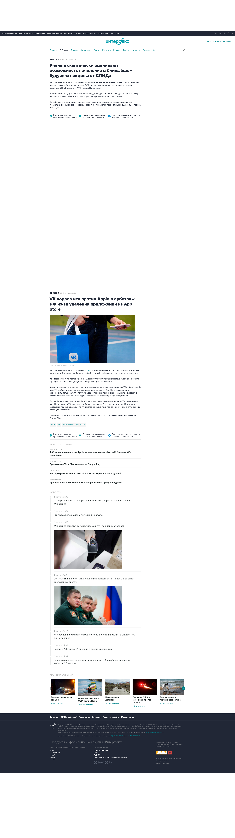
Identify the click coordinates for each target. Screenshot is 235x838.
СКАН (96, 753)
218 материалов (139, 706)
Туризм (78, 33)
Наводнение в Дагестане (112, 698)
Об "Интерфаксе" (26, 33)
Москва (117, 50)
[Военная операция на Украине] (63, 694)
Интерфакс (117, 41)
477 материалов (166, 703)
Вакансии (96, 717)
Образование (103, 33)
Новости (136, 50)
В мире (74, 50)
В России (64, 50)
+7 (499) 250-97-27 (134, 736)
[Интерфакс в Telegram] (99, 762)
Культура (106, 50)
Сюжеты (146, 50)
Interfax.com (40, 33)
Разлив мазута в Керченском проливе (170, 698)
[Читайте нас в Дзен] (95, 762)
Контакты (54, 717)
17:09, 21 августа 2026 (68, 138)
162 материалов (112, 703)
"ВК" (89, 370)
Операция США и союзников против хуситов (142, 700)
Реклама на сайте (111, 717)
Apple (53, 424)
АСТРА (52, 760)
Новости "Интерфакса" (102, 750)
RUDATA (97, 755)
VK (59, 424)
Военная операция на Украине (61, 698)
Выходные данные (162, 761)
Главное (53, 50)
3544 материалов (85, 705)
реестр (134, 155)
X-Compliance (55, 753)
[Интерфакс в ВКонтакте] (103, 762)
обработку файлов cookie (154, 732)
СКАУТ (52, 755)
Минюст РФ (67, 201)
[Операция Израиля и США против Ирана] (90, 695)
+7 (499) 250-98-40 (116, 736)
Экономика (86, 50)
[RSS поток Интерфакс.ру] (106, 762)
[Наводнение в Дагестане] (117, 694)
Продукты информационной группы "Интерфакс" (86, 742)
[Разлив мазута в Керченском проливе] (172, 694)
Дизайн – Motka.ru (162, 763)
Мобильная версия (9, 33)
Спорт (97, 50)
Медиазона (55, 201)
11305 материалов (58, 703)
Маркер (53, 757)
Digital (126, 50)
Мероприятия (116, 33)
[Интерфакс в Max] (110, 762)
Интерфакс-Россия (54, 33)
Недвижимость (89, 33)
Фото (155, 50)
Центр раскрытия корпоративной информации (110, 757)
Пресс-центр (84, 717)
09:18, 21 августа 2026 (68, 293)
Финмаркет (68, 33)
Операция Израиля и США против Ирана (88, 699)
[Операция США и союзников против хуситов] (145, 694)
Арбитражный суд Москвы (74, 424)
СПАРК (53, 750)
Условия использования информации (169, 758)
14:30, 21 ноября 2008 (68, 60)
